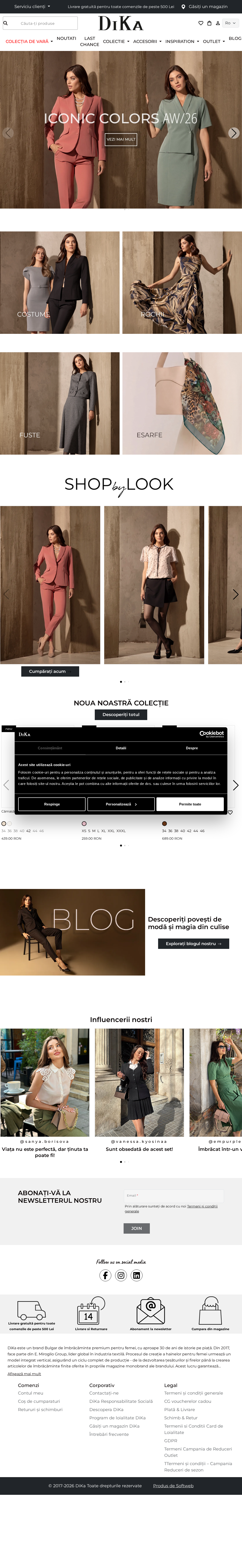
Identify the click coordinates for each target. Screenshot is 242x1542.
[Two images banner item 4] (182, 403)
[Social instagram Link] (121, 1275)
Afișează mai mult (24, 1374)
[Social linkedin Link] (137, 1275)
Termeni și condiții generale (193, 1393)
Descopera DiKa (106, 1409)
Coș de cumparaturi (39, 1401)
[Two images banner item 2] (182, 283)
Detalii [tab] (121, 748)
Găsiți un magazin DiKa (114, 1426)
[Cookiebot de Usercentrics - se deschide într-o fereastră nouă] (203, 734)
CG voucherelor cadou (187, 1401)
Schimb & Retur (181, 1417)
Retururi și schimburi (40, 1409)
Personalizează (118, 804)
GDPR (170, 1440)
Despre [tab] (192, 748)
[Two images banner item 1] (60, 283)
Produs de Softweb (173, 1485)
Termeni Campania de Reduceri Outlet (198, 1452)
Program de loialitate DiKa (117, 1417)
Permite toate (190, 804)
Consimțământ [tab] (50, 748)
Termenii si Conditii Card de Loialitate (193, 1429)
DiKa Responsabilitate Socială (121, 1401)
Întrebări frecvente (109, 1434)
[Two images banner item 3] (60, 403)
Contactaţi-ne (104, 1393)
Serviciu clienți (30, 6)
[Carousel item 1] (121, 129)
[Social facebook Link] (105, 1275)
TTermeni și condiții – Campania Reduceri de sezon (198, 1467)
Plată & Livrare (179, 1409)
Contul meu (30, 1393)
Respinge (52, 804)
